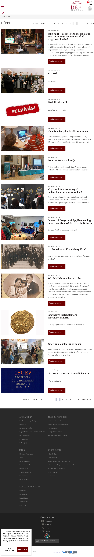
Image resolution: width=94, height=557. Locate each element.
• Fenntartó (22, 491)
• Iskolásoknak (53, 428)
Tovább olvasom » (55, 61)
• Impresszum (53, 458)
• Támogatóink (23, 502)
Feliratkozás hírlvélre (48, 541)
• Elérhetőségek (24, 435)
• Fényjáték (22, 425)
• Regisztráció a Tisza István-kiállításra (32, 432)
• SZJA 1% (22, 505)
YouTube (48, 524)
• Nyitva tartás (23, 439)
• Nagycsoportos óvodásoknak (58, 425)
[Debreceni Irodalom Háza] (90, 2)
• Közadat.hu (52, 472)
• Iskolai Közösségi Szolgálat (28, 421)
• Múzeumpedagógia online (57, 435)
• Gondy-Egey (52, 454)
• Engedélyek (23, 498)
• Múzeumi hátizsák (25, 428)
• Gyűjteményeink (25, 472)
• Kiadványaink (23, 476)
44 (87, 23)
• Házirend (51, 476)
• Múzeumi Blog (24, 479)
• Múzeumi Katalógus (26, 454)
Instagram (48, 528)
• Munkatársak (23, 468)
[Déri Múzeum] (77, 5)
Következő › (86, 399)
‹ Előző (43, 23)
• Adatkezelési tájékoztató (57, 468)
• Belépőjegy (23, 443)
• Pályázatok (23, 494)
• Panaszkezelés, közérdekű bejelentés (62, 465)
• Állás (21, 458)
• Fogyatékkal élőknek (55, 432)
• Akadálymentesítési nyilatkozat (59, 461)
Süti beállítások (9, 549)
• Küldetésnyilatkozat (26, 465)
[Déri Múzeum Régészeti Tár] (89, 8)
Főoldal (3, 17)
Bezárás (28, 532)
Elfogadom (22, 550)
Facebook (48, 521)
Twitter (48, 531)
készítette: (56, 552)
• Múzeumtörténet (25, 461)
